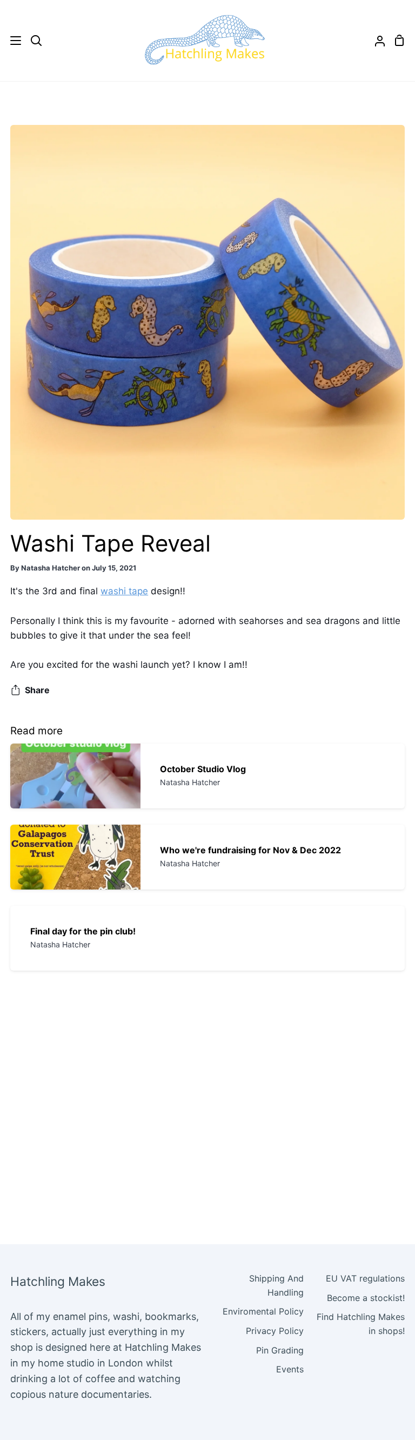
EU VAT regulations (365, 1278)
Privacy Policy (275, 1330)
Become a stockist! (366, 1297)
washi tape (124, 591)
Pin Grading (280, 1350)
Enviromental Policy (263, 1311)
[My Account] (375, 40)
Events (290, 1369)
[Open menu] (11, 41)
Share (37, 690)
